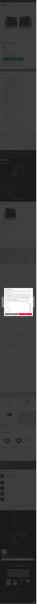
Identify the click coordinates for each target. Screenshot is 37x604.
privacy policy (22, 301)
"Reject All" (9, 295)
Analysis (6, 305)
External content (7, 311)
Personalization (7, 309)
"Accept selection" (15, 299)
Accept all (25, 314)
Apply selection (11, 314)
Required (6, 303)
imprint (27, 301)
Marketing (7, 307)
